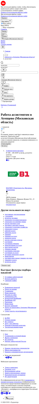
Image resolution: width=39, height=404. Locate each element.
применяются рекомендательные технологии (17, 381)
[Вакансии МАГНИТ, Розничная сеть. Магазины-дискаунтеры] (21, 174)
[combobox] (10, 65)
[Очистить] (3, 70)
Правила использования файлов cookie (14, 16)
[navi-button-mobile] (3, 47)
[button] (3, 41)
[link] (4, 36)
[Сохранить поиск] (3, 75)
